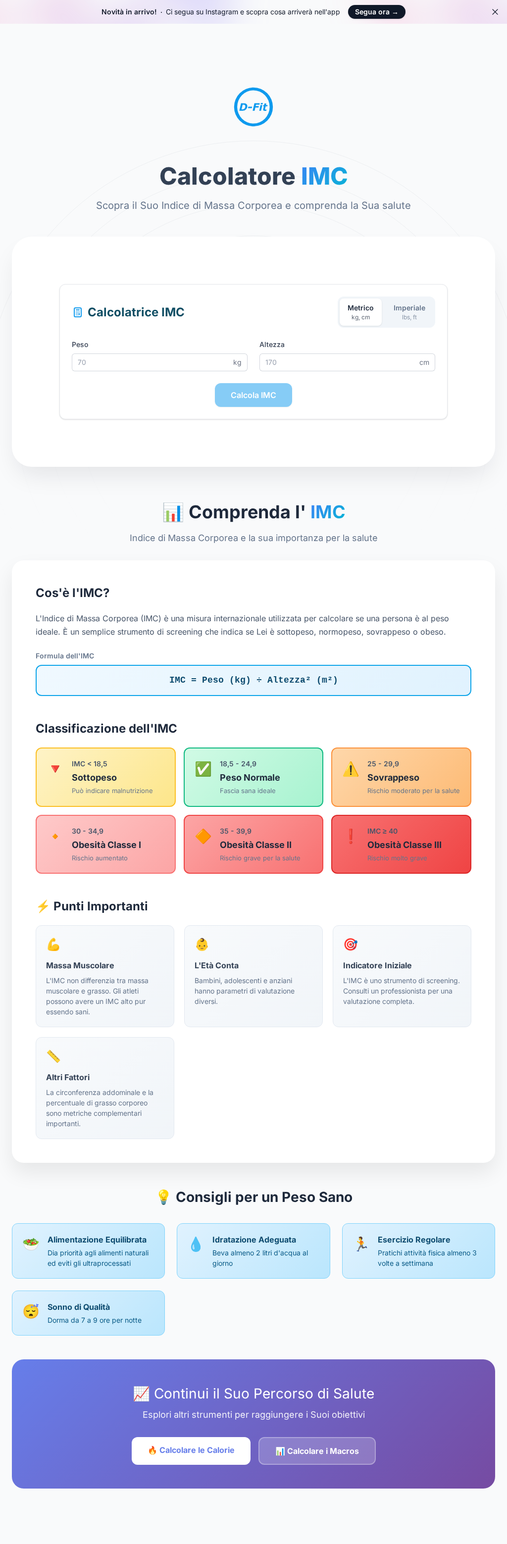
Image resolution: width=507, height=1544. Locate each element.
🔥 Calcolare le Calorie (191, 1450)
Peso (80, 344)
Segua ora (377, 11)
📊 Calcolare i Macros (317, 1451)
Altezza (272, 344)
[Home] (253, 103)
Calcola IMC (253, 395)
